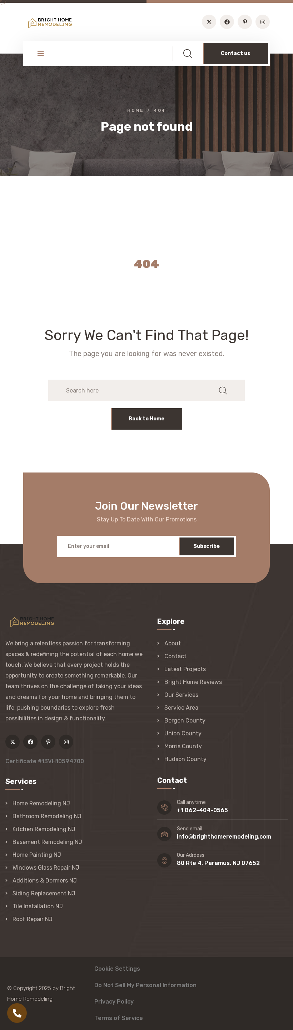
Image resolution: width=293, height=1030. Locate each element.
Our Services (181, 694)
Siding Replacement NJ (44, 893)
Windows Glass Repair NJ (46, 867)
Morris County (183, 746)
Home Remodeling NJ (41, 803)
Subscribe (206, 546)
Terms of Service (118, 1018)
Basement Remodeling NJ (47, 842)
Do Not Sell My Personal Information (145, 985)
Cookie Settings (117, 968)
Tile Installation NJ (38, 906)
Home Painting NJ (37, 854)
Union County (183, 733)
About (172, 643)
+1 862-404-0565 (202, 810)
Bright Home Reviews (193, 682)
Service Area (181, 707)
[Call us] (17, 1013)
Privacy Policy (114, 1001)
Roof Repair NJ (33, 919)
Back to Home (146, 419)
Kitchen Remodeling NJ (44, 829)
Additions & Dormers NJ (45, 880)
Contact (175, 656)
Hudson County (185, 759)
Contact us (235, 53)
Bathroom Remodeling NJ (47, 816)
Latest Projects (185, 669)
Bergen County (184, 720)
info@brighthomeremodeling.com (224, 836)
